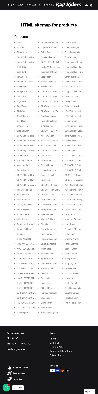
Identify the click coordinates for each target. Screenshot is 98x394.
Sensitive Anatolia (73, 288)
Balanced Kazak (72, 106)
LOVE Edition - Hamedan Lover (31, 180)
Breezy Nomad (47, 165)
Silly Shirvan (46, 303)
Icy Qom (20, 47)
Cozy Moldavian (48, 199)
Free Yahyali (22, 106)
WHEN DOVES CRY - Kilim (28, 293)
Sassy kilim (46, 278)
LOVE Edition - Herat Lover (29, 145)
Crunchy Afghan (72, 239)
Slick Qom (21, 96)
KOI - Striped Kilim (49, 145)
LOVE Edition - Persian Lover (29, 140)
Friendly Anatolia (72, 52)
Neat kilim (45, 283)
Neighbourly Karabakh (51, 72)
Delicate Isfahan (24, 160)
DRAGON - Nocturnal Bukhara (78, 209)
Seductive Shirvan (73, 229)
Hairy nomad (46, 234)
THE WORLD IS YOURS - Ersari (78, 160)
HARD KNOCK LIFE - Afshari (53, 67)
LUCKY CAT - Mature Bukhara (54, 91)
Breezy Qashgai (72, 47)
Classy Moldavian (49, 263)
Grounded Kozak (24, 258)
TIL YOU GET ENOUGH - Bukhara (31, 307)
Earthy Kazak (23, 170)
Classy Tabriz (71, 121)
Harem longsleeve (49, 121)
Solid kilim (22, 121)
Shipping (54, 343)
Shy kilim (45, 224)
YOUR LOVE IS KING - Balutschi (31, 278)
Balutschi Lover (72, 96)
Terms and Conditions (61, 351)
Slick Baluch (46, 307)
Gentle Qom (22, 312)
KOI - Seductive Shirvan (75, 194)
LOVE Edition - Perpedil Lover (78, 126)
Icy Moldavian (47, 258)
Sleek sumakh (47, 214)
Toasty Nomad (47, 268)
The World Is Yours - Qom (76, 303)
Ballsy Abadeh (71, 101)
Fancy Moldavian (48, 209)
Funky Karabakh (24, 190)
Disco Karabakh (24, 239)
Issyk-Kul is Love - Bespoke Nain (79, 136)
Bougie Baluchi (24, 91)
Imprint (53, 339)
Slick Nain (21, 42)
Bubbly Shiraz (71, 42)
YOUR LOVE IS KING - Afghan (30, 249)
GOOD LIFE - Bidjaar (26, 268)
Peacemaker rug (48, 57)
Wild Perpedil (70, 150)
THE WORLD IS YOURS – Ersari (79, 165)
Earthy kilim (70, 214)
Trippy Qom (70, 234)
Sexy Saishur (23, 194)
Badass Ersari (71, 249)
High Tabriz (22, 67)
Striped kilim (22, 126)
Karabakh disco (24, 214)
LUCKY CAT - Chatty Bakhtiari (78, 204)
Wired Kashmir (23, 165)
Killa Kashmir (23, 219)
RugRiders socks (48, 116)
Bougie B (21, 234)
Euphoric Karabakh (49, 47)
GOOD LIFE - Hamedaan (28, 263)
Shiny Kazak (70, 140)
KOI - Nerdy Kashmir (74, 190)
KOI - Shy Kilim (47, 136)
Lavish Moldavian (49, 204)
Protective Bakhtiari (26, 224)
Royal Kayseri (23, 209)
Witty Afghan (70, 263)
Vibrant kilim (46, 155)
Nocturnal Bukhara (73, 219)
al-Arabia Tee (47, 126)
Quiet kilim (45, 180)
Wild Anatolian (23, 199)
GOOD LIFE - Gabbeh (50, 62)
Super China (22, 155)
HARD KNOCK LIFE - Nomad (29, 288)
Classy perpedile (24, 204)
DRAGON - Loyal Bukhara (52, 111)
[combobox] (90, 391)
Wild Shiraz (46, 249)
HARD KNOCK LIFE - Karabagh (30, 283)
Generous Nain (47, 273)
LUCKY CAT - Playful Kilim (52, 96)
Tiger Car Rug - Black (74, 67)
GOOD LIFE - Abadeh (74, 180)
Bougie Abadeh (47, 175)
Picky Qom (22, 52)
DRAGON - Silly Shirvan (51, 190)
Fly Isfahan (22, 111)
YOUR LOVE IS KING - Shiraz (77, 145)
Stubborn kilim (47, 253)
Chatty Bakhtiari (72, 283)
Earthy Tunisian (72, 77)
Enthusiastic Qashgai (50, 312)
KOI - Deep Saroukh (49, 140)
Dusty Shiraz (23, 86)
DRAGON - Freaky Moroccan (53, 194)
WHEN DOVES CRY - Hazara (77, 155)
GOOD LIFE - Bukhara (74, 175)
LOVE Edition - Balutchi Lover (78, 131)
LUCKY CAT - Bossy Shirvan (77, 199)
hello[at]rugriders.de (16, 349)
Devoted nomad (72, 293)
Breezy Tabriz (47, 86)
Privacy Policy (57, 355)
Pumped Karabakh (49, 293)
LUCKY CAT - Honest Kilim (52, 101)
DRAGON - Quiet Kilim (50, 131)
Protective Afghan (49, 239)
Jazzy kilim (46, 77)
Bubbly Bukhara (24, 229)
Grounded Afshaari (49, 42)
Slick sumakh (47, 160)
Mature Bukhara (48, 219)
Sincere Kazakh (72, 57)
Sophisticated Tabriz (74, 81)
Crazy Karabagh (48, 229)
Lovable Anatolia (48, 244)
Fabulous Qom (71, 298)
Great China (22, 116)
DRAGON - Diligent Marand (53, 185)
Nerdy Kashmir (71, 244)
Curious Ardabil (24, 253)
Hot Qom (69, 278)
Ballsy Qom (46, 52)
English (87, 392)
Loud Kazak (46, 298)
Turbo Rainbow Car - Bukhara (30, 62)
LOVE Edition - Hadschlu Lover (30, 136)
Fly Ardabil (22, 77)
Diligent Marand (48, 288)
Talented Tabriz (72, 268)
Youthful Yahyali (48, 81)
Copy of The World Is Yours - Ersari (80, 91)
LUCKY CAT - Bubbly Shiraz (53, 150)
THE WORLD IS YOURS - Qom (30, 244)
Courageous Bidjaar (73, 62)
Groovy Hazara (71, 273)
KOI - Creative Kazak (74, 185)
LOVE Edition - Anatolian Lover (30, 185)
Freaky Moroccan (48, 170)
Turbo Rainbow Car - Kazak (29, 57)
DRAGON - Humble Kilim (52, 106)
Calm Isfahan (71, 253)
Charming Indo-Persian (27, 150)
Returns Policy (57, 347)
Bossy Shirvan (71, 258)
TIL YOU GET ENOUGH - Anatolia (31, 303)
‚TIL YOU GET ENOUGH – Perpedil (80, 86)
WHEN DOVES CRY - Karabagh (31, 298)
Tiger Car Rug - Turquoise (76, 72)
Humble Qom (71, 224)
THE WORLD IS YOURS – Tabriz (79, 170)
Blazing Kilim (23, 131)
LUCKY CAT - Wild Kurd (27, 81)
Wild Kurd (21, 72)
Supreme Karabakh (25, 273)
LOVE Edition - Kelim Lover (76, 111)
